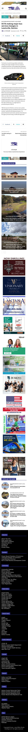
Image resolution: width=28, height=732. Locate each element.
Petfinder (4, 722)
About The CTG (5, 538)
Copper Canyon (5, 620)
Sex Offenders (5, 608)
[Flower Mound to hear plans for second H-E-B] (14, 180)
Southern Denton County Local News (12, 13)
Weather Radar (5, 708)
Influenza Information (7, 646)
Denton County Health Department (11, 645)
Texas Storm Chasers (7, 706)
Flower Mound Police (7, 602)
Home (2, 13)
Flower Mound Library (7, 572)
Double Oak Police (6, 597)
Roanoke (3, 633)
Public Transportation (7, 581)
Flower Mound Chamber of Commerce (12, 556)
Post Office (4, 578)
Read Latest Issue (6, 540)
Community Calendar (7, 569)
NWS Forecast (5, 705)
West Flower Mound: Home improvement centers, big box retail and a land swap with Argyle (14, 246)
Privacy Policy (5, 547)
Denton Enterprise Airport (8, 678)
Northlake (4, 631)
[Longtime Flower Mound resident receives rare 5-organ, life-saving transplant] (5, 523)
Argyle (3, 617)
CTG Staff (7, 30)
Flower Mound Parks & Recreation (11, 575)
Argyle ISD (4, 658)
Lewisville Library (6, 573)
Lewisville (4, 629)
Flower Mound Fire (6, 601)
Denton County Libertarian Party (10, 692)
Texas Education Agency (8, 668)
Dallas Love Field (6, 677)
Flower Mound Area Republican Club (11, 694)
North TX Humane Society (8, 721)
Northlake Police (6, 607)
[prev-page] (2, 252)
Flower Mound (5, 624)
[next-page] (5, 252)
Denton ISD (4, 659)
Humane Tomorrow (6, 719)
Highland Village (6, 626)
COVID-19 (4, 643)
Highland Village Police (7, 605)
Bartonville (4, 619)
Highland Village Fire (7, 604)
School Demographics (7, 666)
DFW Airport (5, 680)
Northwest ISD (5, 662)
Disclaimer (4, 546)
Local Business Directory (8, 559)
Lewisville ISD (5, 661)
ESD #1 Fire (4, 600)
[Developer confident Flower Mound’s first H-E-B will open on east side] (5, 514)
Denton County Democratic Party (10, 690)
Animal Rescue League (7, 716)
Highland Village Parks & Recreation (11, 576)
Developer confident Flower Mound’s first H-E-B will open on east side (18, 515)
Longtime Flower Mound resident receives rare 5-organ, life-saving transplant (18, 524)
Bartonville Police (6, 594)
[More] (23, 35)
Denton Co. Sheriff (6, 595)
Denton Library (5, 571)
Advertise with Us (6, 543)
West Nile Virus (5, 649)
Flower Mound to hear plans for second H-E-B (14, 191)
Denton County (5, 634)
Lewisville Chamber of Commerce (11, 557)
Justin (3, 630)
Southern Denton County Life (14, 216)
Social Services (5, 582)
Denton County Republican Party (10, 693)
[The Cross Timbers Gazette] (14, 8)
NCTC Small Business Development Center (13, 560)
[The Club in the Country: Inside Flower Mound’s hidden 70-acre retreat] (14, 208)
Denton (3, 621)
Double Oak (4, 623)
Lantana (3, 627)
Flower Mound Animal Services (10, 718)
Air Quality (4, 703)
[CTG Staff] (2, 31)
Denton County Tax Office (8, 579)
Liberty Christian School (8, 664)
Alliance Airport (5, 681)
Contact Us (4, 544)
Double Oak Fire (6, 598)
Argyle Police (5, 592)
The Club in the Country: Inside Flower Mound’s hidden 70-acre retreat (14, 219)
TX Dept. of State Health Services (11, 648)
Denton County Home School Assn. (11, 665)
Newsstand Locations (7, 541)
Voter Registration (6, 583)
